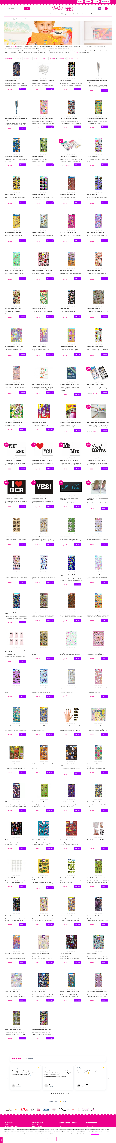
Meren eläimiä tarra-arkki (12, 726)
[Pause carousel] (58, 1096)
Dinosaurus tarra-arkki (39, 232)
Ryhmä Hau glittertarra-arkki (13, 232)
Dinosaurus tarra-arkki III (94, 308)
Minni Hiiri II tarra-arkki (38, 839)
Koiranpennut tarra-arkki (94, 536)
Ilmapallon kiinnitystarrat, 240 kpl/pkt (43, 80)
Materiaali (26, 58)
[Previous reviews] (7, 1078)
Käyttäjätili (88, 1)
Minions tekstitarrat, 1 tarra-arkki (42, 270)
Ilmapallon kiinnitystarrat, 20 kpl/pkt (70, 422)
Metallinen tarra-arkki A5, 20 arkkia (70, 384)
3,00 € (37, 89)
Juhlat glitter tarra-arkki (12, 801)
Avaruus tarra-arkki (10, 80)
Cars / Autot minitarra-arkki (40, 612)
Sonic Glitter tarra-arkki (67, 801)
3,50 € (65, 735)
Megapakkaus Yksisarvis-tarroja (96, 726)
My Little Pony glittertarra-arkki (14, 384)
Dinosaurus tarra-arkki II (67, 270)
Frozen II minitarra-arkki (39, 688)
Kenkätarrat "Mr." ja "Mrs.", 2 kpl (69, 460)
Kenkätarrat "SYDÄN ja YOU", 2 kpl (42, 460)
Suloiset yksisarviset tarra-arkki (14, 953)
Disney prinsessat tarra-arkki (40, 953)
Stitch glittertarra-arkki (12, 915)
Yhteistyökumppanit (11, 1126)
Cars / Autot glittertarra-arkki (68, 118)
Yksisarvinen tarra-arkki (39, 346)
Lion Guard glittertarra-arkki (40, 536)
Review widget (53, 1101)
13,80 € (92, 431)
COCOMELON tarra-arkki (39, 308)
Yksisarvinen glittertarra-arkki (96, 915)
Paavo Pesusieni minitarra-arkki (41, 726)
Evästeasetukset (37, 1126)
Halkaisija (52, 58)
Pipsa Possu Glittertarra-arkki (14, 270)
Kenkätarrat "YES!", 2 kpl (39, 498)
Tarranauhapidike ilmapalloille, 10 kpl (98, 422)
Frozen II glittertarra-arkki (40, 574)
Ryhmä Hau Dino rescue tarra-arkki (97, 118)
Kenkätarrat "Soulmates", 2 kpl (96, 460)
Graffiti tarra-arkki (92, 156)
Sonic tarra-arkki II (10, 839)
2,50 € (65, 774)
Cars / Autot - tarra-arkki (67, 839)
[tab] (48, 1093)
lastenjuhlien (14, 46)
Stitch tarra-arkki (92, 953)
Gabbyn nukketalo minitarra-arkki (97, 991)
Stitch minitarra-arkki (66, 915)
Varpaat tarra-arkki (65, 80)
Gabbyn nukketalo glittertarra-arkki (42, 915)
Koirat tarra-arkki (10, 194)
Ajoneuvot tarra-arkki (93, 612)
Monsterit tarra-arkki (11, 574)
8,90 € (92, 735)
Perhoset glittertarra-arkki (13, 308)
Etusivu (6, 19)
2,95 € (92, 848)
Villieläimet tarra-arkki (38, 650)
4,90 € (65, 394)
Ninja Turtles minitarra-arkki (13, 1029)
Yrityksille (96, 1)
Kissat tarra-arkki (92, 194)
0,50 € (65, 507)
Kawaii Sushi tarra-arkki (94, 270)
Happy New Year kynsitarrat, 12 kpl (70, 726)
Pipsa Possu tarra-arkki (12, 991)
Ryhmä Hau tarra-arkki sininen (14, 156)
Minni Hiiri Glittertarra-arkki (68, 232)
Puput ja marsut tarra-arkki (68, 688)
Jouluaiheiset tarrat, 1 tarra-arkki (42, 384)
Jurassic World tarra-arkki (67, 612)
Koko (43, 58)
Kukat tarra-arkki (65, 308)
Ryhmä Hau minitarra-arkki (67, 194)
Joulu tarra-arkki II (92, 763)
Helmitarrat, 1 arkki (10, 877)
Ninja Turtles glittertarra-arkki (96, 877)
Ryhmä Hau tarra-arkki (38, 991)
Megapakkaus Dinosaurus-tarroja (15, 763)
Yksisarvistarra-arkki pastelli (95, 574)
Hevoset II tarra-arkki (11, 536)
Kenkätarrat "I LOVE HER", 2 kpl (14, 498)
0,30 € (10, 469)
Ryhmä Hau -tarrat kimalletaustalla (70, 991)
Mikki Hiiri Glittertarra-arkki (95, 346)
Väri (18, 58)
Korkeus (61, 58)
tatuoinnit (75, 52)
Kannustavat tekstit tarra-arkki (41, 1029)
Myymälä (80, 1)
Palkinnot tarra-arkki (38, 194)
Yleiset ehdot (36, 1124)
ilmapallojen (80, 50)
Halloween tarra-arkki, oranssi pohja (42, 763)
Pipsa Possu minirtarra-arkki (68, 346)
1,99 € (10, 89)
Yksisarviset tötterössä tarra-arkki (97, 688)
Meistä (7, 1124)
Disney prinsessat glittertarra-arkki (42, 118)
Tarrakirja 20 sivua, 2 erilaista (68, 156)
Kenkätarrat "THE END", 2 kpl (13, 460)
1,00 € (10, 429)
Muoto (36, 58)
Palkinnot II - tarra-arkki (94, 801)
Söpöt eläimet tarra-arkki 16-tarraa (97, 839)
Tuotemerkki (9, 58)
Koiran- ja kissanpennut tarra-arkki (97, 650)
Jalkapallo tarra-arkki (66, 536)
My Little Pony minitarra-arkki (95, 232)
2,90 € (92, 91)
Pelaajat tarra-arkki (38, 156)
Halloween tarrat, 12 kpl (39, 422)
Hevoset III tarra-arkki (38, 801)
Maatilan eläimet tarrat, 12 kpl (13, 422)
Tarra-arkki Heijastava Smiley (68, 877)
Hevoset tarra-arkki (10, 688)
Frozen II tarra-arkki (65, 953)
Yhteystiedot (9, 1122)
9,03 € (65, 165)
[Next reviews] (108, 1078)
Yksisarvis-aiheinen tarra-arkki (14, 346)
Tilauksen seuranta (38, 1122)
